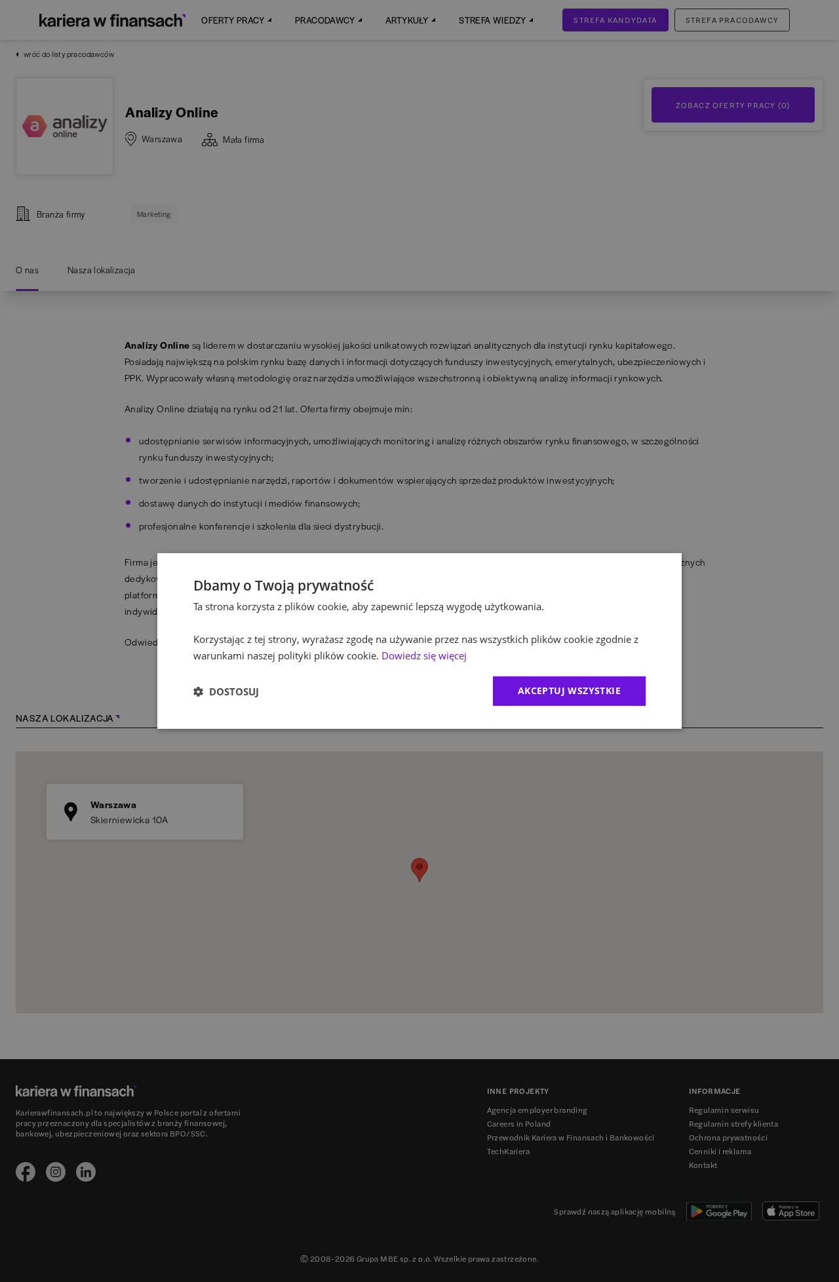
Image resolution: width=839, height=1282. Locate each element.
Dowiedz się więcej (424, 655)
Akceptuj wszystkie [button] (569, 690)
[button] (226, 691)
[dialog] (419, 641)
